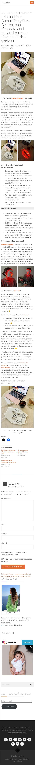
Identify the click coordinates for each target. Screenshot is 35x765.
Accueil (8, 759)
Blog (20, 759)
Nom (3, 524)
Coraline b (7, 2)
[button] (17, 660)
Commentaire (6, 498)
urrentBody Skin (18, 98)
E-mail (4, 534)
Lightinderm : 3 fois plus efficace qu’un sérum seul (8, 452)
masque (17, 291)
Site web (4, 543)
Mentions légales (17, 761)
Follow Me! (27, 642)
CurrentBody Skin (7, 244)
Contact (25, 759)
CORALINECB (5, 368)
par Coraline (5, 45)
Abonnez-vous (9, 707)
